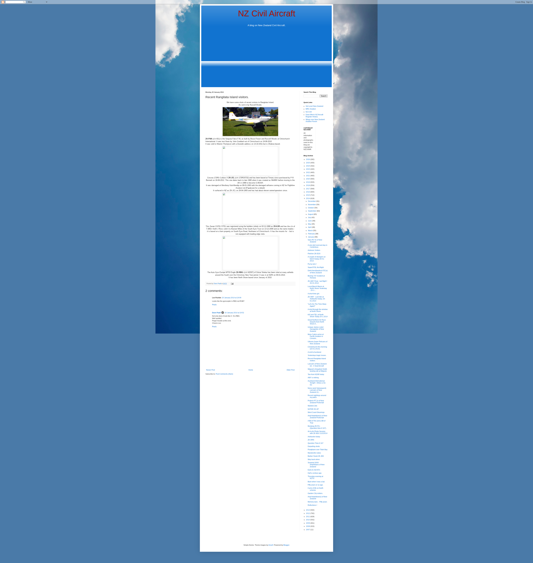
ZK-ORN (311, 440)
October (311, 208)
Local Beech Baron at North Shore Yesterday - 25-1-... (317, 288)
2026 (308, 159)
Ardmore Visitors (314, 250)
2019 (308, 182)
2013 (308, 510)
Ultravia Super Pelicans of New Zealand (317, 343)
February (311, 234)
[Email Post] (232, 283)
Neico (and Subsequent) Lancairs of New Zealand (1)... (317, 390)
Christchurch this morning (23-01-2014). (317, 348)
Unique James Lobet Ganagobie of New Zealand (316, 329)
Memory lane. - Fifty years (317, 502)
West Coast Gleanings (316, 412)
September (312, 211)
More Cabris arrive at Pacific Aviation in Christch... (316, 336)
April (310, 227)
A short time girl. (314, 294)
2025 (308, 163)
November (312, 205)
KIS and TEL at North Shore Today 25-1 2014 (318, 316)
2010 (308, 520)
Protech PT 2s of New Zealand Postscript (316, 402)
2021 (308, 176)
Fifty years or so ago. (315, 485)
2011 (308, 517)
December (312, 201)
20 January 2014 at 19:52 (234, 313)
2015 (308, 195)
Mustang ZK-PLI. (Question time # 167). (317, 427)
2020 (308, 179)
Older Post (291, 370)
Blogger (286, 545)
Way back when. (314, 459)
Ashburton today (314, 437)
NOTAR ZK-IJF (313, 409)
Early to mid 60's (314, 470)
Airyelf (270, 545)
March (310, 231)
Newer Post (210, 370)
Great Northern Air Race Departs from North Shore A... (317, 322)
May (310, 224)
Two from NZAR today (316, 374)
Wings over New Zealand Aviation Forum (315, 120)
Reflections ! (312, 505)
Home (250, 370)
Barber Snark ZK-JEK (316, 456)
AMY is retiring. (313, 378)
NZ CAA (309, 112)
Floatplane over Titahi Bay (317, 450)
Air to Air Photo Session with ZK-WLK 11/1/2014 (317, 432)
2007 (308, 530)
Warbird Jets (312, 406)
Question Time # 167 (315, 443)
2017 (308, 189)
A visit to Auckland (314, 352)
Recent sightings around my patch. (317, 396)
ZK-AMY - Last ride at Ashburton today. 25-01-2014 (316, 299)
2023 (308, 169)
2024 (308, 166)
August (311, 214)
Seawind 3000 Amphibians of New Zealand (316, 465)
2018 (308, 185)
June (310, 221)
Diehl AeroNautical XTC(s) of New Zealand (318, 272)
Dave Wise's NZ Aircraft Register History (314, 116)
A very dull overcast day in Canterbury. (317, 246)
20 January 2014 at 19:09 (231, 298)
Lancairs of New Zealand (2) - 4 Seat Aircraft (317, 365)
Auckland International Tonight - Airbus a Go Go (316, 383)
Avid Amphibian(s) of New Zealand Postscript (317, 417)
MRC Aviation (311, 109)
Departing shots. (314, 446)
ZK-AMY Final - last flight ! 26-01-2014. (317, 282)
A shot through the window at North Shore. (318, 310)
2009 (308, 523)
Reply (214, 305)
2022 (308, 172)
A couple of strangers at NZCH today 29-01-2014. (316, 259)
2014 (308, 198)
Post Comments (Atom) (224, 374)
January (311, 237)
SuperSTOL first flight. (316, 267)
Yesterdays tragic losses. (317, 355)
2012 (308, 513)
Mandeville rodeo (314, 453)
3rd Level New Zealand (314, 106)
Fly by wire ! (312, 264)
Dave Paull (216, 313)
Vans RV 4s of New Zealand (315, 241)
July (309, 217)
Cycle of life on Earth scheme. (315, 489)
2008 (308, 526)
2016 (308, 192)
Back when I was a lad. (316, 482)
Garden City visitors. (315, 493)
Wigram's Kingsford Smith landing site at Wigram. (317, 370)
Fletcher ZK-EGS (314, 254)
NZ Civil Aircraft (266, 13)
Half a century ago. (315, 473)
